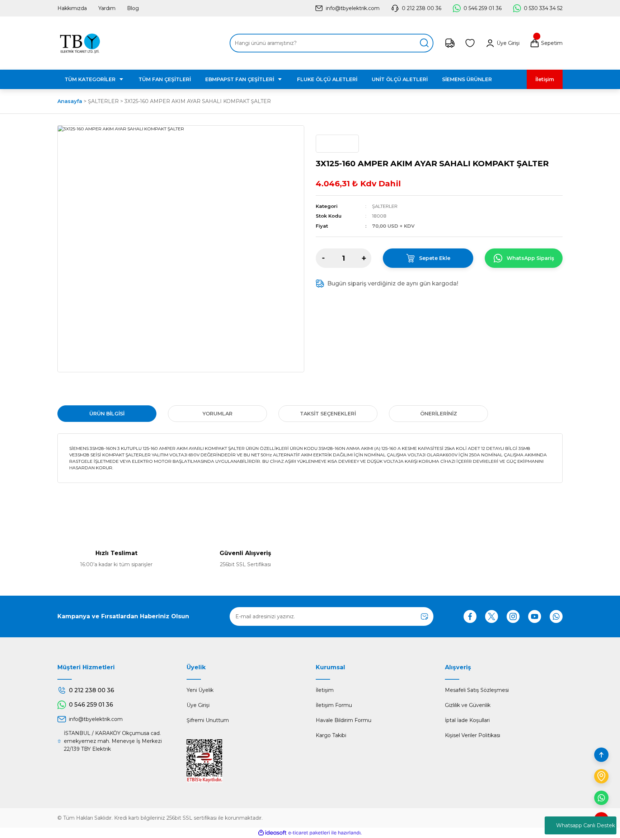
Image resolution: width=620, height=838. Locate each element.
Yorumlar (217, 413)
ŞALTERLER (385, 206)
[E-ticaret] (309, 833)
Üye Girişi (198, 705)
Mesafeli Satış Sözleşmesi (477, 690)
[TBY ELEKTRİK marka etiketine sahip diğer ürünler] (337, 144)
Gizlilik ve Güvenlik (467, 705)
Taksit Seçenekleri (328, 413)
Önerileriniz (438, 413)
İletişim (325, 690)
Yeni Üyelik (200, 690)
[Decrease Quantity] (323, 258)
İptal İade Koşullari (467, 720)
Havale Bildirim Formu (343, 720)
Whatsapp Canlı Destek (585, 825)
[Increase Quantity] (364, 258)
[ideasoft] (272, 832)
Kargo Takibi (331, 735)
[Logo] (79, 43)
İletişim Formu (334, 705)
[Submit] (424, 616)
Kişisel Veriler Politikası (472, 735)
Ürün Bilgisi (107, 413)
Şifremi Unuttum (208, 720)
